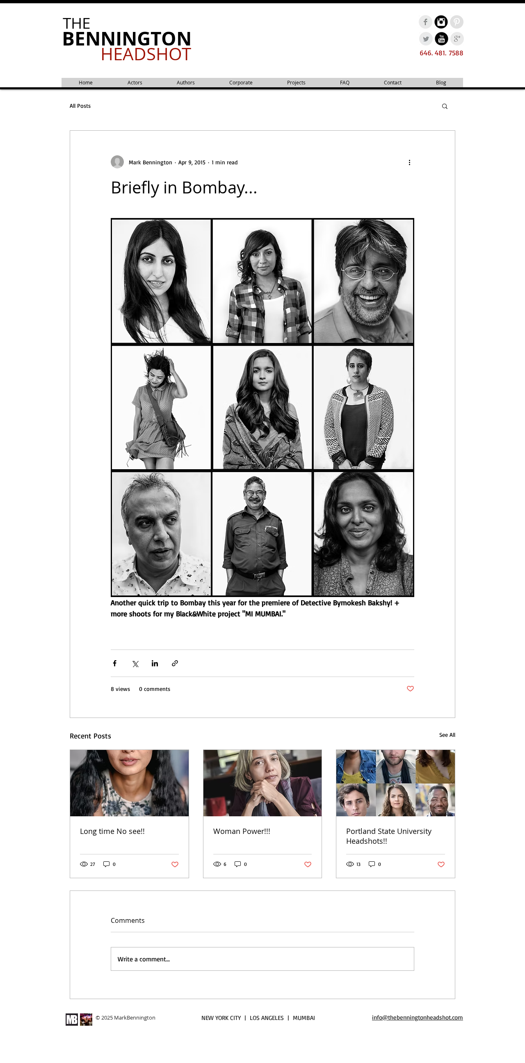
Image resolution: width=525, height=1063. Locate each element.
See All (447, 734)
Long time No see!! (112, 831)
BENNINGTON (127, 38)
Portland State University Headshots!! (388, 836)
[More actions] (409, 162)
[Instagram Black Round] (441, 22)
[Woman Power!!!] (262, 783)
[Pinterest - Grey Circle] (456, 22)
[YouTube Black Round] (441, 38)
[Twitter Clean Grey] (426, 38)
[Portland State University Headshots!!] (395, 783)
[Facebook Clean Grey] (425, 22)
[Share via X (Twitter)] (135, 663)
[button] (445, 105)
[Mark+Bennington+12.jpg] (72, 1019)
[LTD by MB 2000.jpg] (86, 1019)
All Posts (80, 105)
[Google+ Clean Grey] (457, 38)
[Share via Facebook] (115, 663)
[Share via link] (175, 663)
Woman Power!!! (241, 831)
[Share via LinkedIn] (155, 663)
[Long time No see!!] (129, 783)
